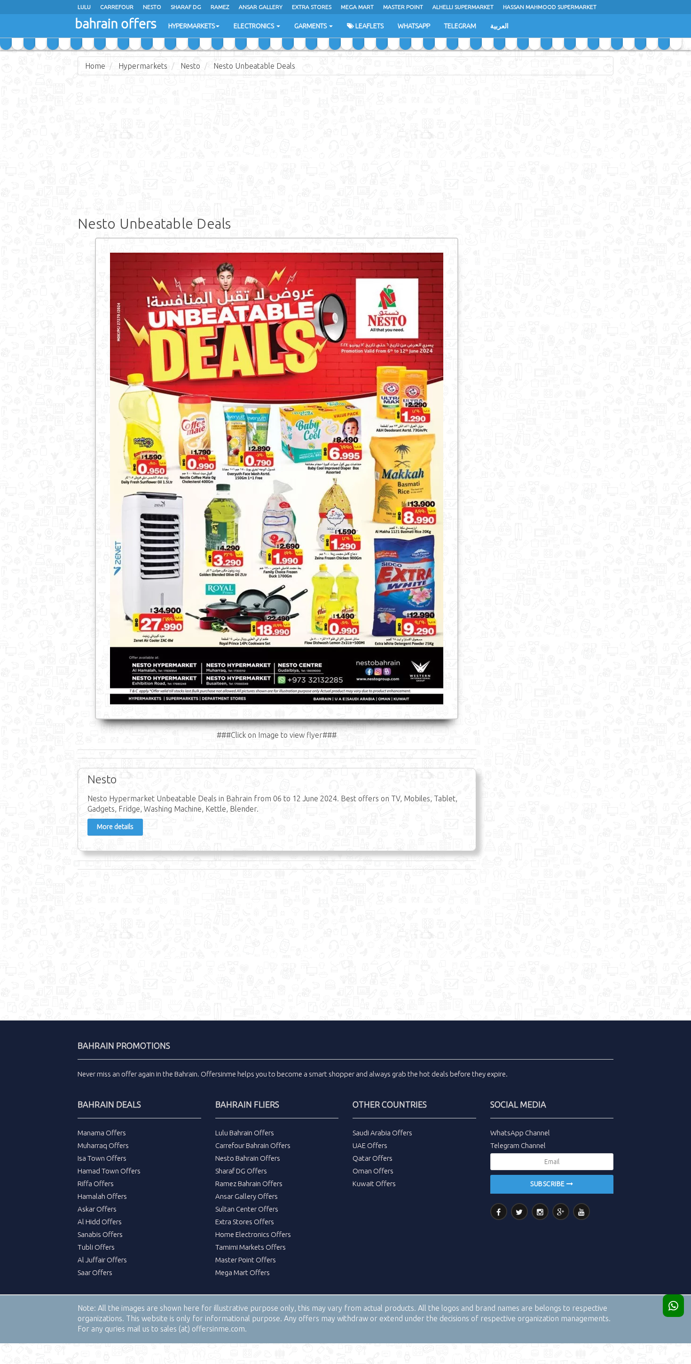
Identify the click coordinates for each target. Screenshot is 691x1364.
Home (95, 66)
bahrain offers (116, 23)
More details (115, 826)
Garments (311, 26)
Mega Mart (357, 7)
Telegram (460, 26)
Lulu (84, 7)
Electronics (254, 26)
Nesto (152, 7)
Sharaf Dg (186, 7)
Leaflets (369, 26)
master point (403, 7)
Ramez (220, 7)
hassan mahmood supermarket (550, 7)
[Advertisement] (345, 150)
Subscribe (548, 1184)
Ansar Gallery (261, 7)
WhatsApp (414, 26)
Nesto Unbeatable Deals (254, 66)
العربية (499, 26)
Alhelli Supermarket (463, 7)
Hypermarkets (191, 26)
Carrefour (116, 7)
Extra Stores (311, 7)
